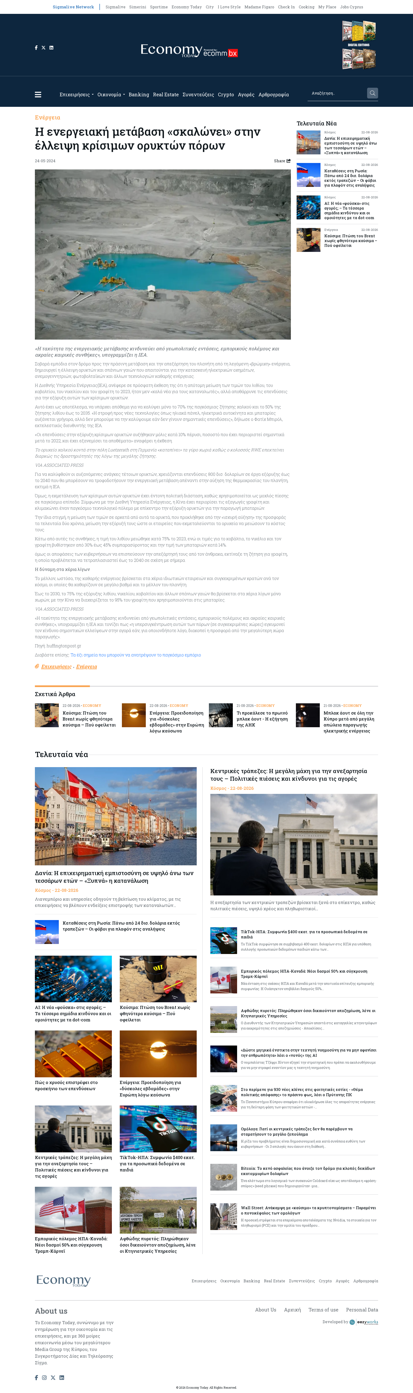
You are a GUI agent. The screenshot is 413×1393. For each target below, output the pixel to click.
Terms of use (323, 1309)
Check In (286, 6)
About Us (265, 1309)
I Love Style (229, 6)
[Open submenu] (93, 94)
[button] (38, 94)
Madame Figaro (259, 6)
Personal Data (362, 1309)
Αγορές (246, 94)
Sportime (159, 6)
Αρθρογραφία (273, 94)
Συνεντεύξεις (198, 94)
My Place (327, 6)
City (210, 6)
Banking (139, 94)
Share (279, 160)
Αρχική (292, 1309)
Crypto (226, 94)
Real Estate (166, 94)
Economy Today (187, 6)
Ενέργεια (47, 117)
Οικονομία (109, 94)
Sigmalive (115, 6)
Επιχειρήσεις (75, 94)
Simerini (137, 6)
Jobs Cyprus (351, 6)
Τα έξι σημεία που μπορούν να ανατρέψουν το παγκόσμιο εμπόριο (136, 655)
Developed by (336, 1321)
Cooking (307, 6)
